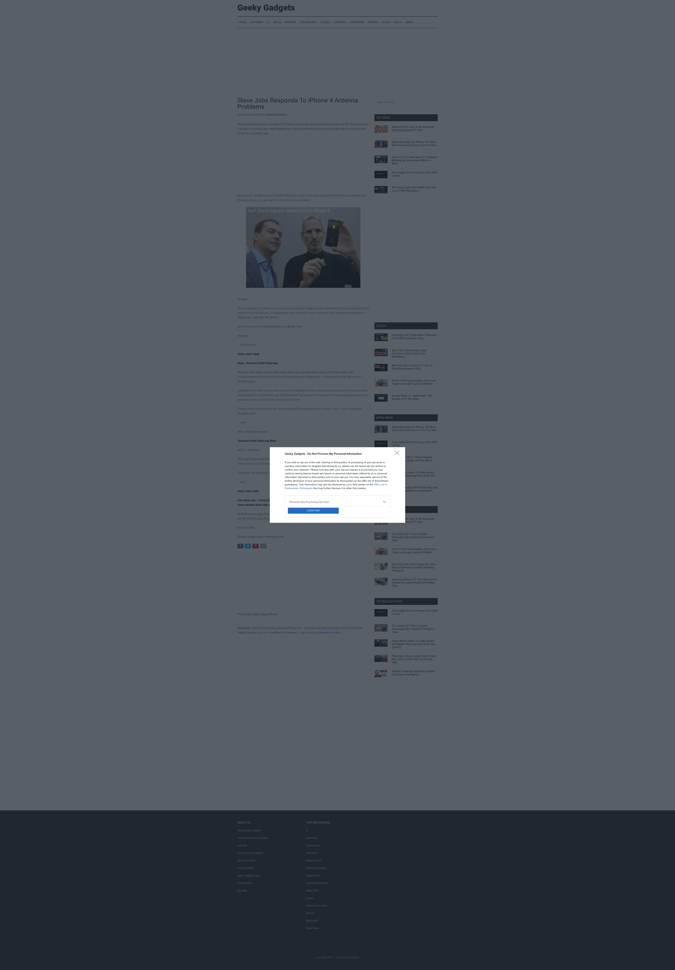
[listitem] (337, 476)
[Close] (398, 428)
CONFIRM (313, 536)
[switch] (381, 484)
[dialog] (337, 485)
